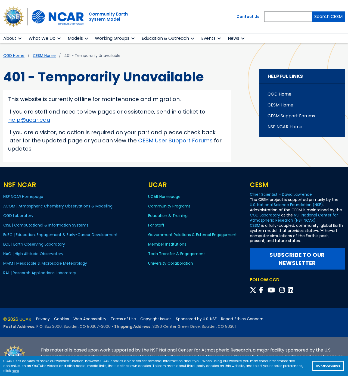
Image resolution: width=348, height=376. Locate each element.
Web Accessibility (89, 319)
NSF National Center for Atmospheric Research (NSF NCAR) (294, 217)
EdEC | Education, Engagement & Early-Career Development (60, 234)
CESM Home (44, 55)
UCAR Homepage (164, 196)
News (233, 38)
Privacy (43, 319)
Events (208, 38)
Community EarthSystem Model (108, 16)
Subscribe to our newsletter (297, 259)
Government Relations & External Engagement (192, 234)
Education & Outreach (165, 38)
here (15, 370)
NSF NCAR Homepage (23, 196)
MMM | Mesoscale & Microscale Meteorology (45, 263)
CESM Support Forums (291, 116)
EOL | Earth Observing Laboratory (34, 244)
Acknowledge (328, 366)
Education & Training (168, 215)
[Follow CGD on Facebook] (262, 290)
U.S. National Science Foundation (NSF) (286, 204)
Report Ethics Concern (242, 319)
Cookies (61, 319)
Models (75, 38)
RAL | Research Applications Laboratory (39, 273)
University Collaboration (170, 263)
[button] (20, 38)
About (9, 38)
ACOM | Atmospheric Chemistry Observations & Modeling (58, 206)
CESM (255, 225)
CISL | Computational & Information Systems (45, 225)
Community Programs (169, 206)
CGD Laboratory (18, 215)
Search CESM (328, 16)
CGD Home (13, 55)
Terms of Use (123, 319)
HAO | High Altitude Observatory (33, 253)
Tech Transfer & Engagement (176, 253)
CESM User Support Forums (175, 140)
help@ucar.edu (29, 120)
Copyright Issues (156, 319)
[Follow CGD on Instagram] (283, 290)
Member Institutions (167, 244)
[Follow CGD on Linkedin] (291, 290)
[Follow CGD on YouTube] (273, 290)
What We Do (42, 38)
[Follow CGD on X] (254, 290)
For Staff (156, 225)
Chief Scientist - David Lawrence (281, 194)
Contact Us (248, 16)
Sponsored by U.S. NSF (196, 319)
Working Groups (112, 38)
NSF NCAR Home (285, 127)
